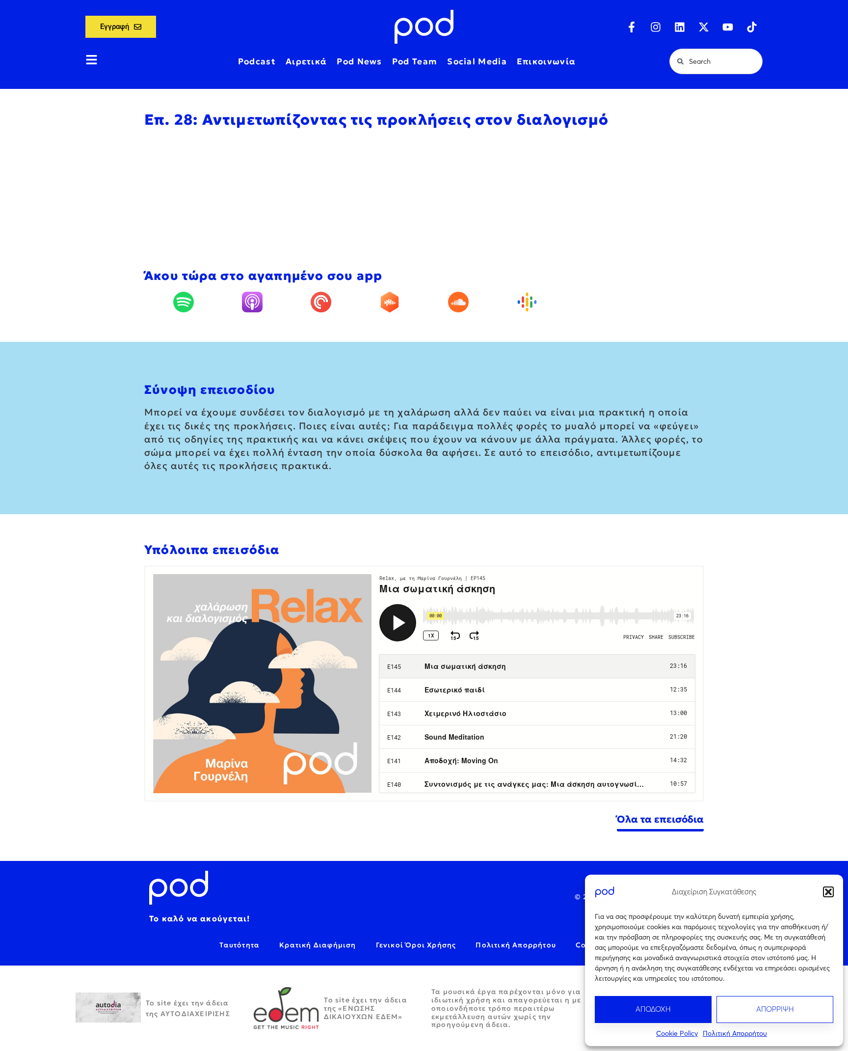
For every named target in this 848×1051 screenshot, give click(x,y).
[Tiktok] (752, 27)
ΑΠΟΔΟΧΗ (653, 1009)
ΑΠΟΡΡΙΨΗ (775, 1009)
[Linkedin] (679, 27)
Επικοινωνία (546, 61)
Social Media (477, 61)
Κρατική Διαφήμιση (317, 944)
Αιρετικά (306, 61)
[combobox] (716, 61)
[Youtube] (728, 27)
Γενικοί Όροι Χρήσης (416, 944)
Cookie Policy (677, 1033)
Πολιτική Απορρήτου (735, 1033)
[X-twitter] (704, 27)
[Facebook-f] (631, 27)
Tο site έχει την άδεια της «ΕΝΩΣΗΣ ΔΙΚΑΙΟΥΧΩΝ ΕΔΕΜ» (365, 1008)
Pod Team (414, 61)
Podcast (257, 61)
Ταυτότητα (239, 944)
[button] (828, 892)
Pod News (359, 61)
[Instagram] (655, 27)
